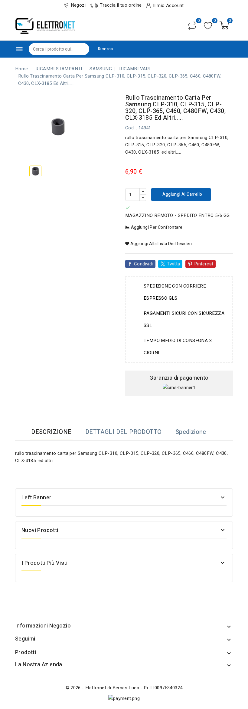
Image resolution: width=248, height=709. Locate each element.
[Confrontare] (192, 26)
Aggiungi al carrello (182, 194)
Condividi (143, 264)
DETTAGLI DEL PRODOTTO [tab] (123, 432)
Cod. (130, 128)
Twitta (173, 264)
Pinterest (204, 264)
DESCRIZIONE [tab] (51, 432)
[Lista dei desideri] (208, 26)
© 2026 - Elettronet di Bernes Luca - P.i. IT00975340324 (124, 687)
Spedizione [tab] (190, 432)
